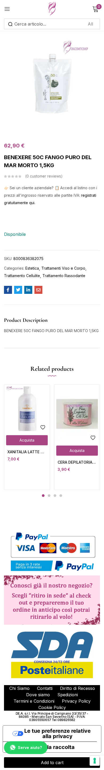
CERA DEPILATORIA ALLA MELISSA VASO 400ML (77, 462)
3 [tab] (55, 495)
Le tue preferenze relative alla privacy (57, 733)
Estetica (32, 268)
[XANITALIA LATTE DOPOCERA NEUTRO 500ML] (27, 408)
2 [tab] (49, 495)
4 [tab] (60, 495)
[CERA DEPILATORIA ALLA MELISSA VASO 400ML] (77, 413)
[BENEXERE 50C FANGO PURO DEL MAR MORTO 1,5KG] (8, 290)
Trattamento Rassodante (63, 275)
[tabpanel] (27, 437)
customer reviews (43, 176)
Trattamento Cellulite (22, 275)
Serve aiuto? (30, 747)
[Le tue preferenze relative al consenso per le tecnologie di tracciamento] (95, 761)
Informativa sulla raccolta (41, 747)
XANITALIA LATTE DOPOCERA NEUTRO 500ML (26, 452)
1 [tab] (43, 495)
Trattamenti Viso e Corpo (63, 268)
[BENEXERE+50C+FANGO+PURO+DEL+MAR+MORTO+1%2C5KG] (18, 290)
